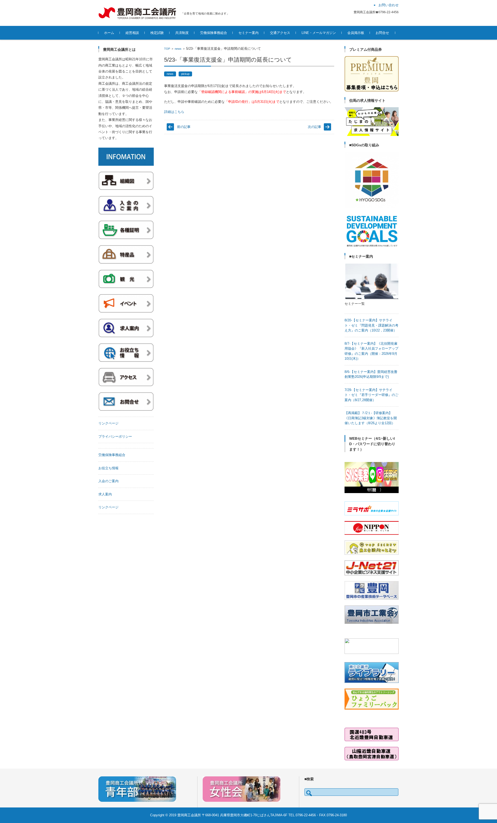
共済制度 (182, 33)
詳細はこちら (174, 112)
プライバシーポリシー (115, 436)
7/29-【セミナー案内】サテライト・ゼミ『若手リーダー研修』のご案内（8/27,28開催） (371, 395)
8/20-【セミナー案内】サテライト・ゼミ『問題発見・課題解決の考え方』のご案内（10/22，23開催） (371, 325)
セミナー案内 (248, 33)
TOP (167, 48)
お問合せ (382, 33)
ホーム (109, 33)
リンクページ (108, 423)
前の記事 (184, 127)
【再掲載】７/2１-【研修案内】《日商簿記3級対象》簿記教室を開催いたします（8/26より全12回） (371, 418)
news (178, 48)
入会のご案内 (108, 481)
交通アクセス (280, 33)
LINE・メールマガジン (319, 33)
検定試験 (157, 33)
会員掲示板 (355, 33)
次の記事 (314, 127)
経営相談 (132, 33)
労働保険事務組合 (213, 33)
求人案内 (105, 494)
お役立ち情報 (108, 468)
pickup (185, 73)
